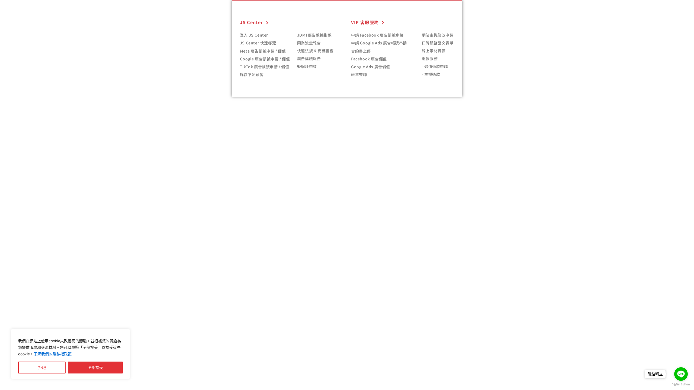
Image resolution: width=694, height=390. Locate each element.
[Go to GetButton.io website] (681, 384)
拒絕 (42, 367)
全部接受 (95, 367)
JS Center (251, 22)
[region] (70, 354)
